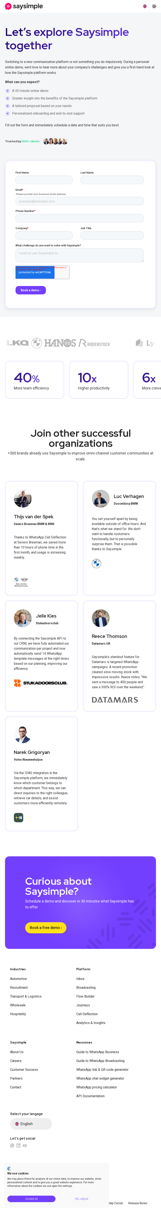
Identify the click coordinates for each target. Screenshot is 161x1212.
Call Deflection (87, 1014)
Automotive (18, 979)
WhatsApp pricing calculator (96, 1087)
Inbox (80, 979)
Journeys (83, 1005)
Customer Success (24, 1070)
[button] (144, 6)
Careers (16, 1061)
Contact (15, 1087)
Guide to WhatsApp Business (97, 1052)
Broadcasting (86, 988)
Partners (16, 1078)
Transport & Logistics (26, 996)
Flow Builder (85, 996)
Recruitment (19, 988)
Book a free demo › (46, 927)
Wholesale (18, 1005)
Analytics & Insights (90, 1023)
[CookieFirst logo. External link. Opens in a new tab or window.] (8, 1169)
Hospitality (18, 1014)
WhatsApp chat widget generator (100, 1078)
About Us (16, 1052)
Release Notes (137, 1203)
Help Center (115, 1203)
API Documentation (90, 1096)
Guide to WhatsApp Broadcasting (100, 1061)
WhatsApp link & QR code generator (102, 1070)
